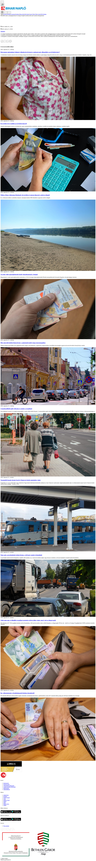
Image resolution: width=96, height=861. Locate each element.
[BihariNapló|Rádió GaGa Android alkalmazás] (16, 820)
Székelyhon (6, 795)
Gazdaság (13, 14)
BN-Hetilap (43, 14)
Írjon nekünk (6, 826)
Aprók (39, 14)
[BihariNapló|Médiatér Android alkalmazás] (16, 812)
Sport (31, 14)
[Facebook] (2, 830)
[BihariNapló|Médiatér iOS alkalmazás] (6, 812)
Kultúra (17, 14)
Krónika (5, 796)
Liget (4, 799)
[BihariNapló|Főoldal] (29, 857)
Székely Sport (6, 800)
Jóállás (4, 805)
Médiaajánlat (6, 788)
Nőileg (4, 801)
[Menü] (5, 12)
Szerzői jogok (6, 784)
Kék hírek (27, 14)
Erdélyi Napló (6, 797)
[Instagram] (7, 830)
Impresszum (6, 783)
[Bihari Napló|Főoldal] (14, 10)
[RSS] (13, 830)
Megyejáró (21, 14)
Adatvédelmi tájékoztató (8, 785)
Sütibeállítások (6, 789)
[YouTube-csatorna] (4, 830)
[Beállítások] (2, 12)
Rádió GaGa (6, 804)
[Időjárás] (2, 4)
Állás (36, 14)
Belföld (8, 14)
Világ (33, 14)
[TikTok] (10, 830)
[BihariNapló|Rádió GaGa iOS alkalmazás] (6, 820)
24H (2, 14)
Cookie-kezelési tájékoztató (9, 787)
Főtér (4, 802)
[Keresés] (2, 2)
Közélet (5, 14)
